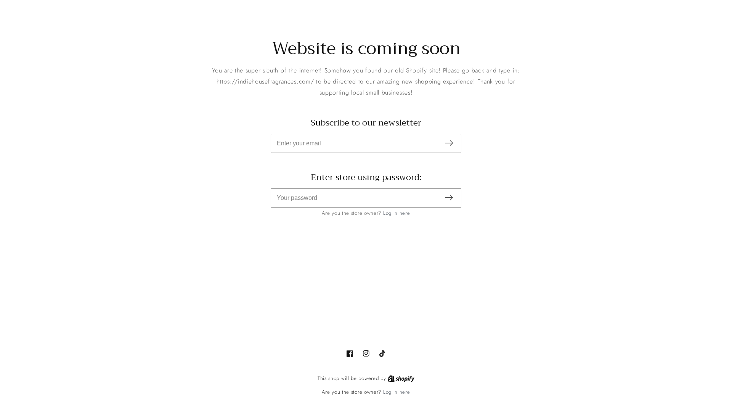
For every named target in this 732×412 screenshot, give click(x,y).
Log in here (396, 213)
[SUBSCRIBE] (449, 144)
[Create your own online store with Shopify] (401, 378)
